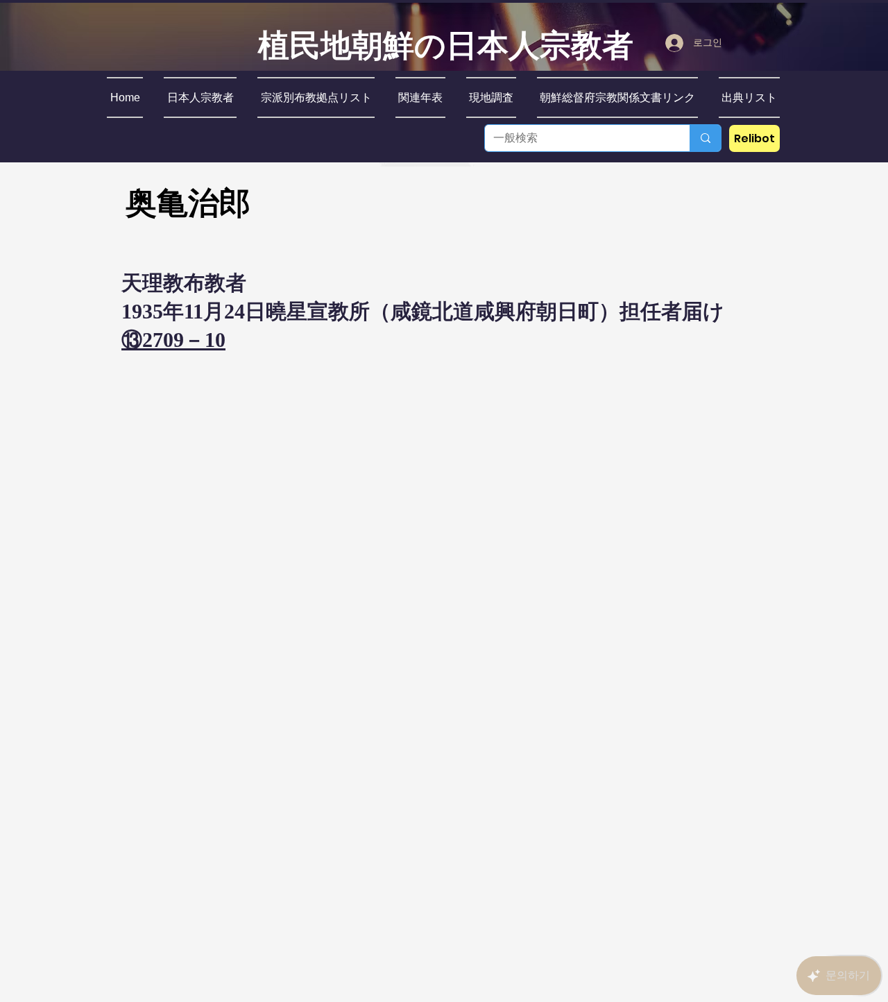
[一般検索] (705, 138)
